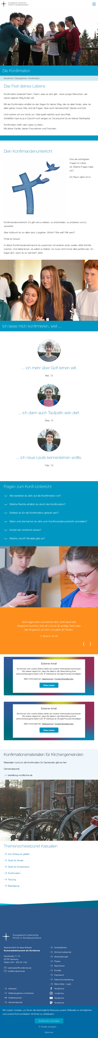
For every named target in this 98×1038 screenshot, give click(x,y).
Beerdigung (13, 885)
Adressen (12, 988)
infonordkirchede (16, 971)
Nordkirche (8, 78)
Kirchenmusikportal (62, 952)
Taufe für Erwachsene (18, 866)
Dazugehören (21, 78)
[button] (94, 4)
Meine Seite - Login (62, 984)
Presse (57, 961)
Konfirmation (14, 873)
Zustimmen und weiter (49, 1020)
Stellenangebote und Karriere (21, 993)
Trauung (12, 879)
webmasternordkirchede (19, 968)
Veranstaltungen (61, 956)
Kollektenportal (14, 998)
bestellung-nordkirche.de (20, 775)
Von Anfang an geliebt (18, 854)
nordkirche (59, 993)
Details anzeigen (48, 1026)
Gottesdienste (60, 947)
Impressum (59, 975)
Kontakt (57, 970)
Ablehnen (49, 1032)
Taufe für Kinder (15, 860)
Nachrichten (59, 966)
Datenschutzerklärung (64, 979)
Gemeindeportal (15, 1002)
